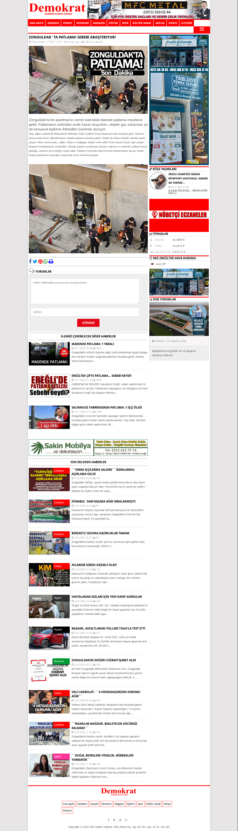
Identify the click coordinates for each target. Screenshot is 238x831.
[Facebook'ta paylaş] (30, 261)
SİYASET (67, 23)
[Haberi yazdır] (51, 261)
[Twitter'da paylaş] (35, 261)
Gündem (82, 803)
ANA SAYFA (36, 23)
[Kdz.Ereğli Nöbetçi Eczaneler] (179, 228)
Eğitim (131, 803)
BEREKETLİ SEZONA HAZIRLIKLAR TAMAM (100, 533)
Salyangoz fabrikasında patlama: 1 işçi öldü (107, 407)
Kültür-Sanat (153, 803)
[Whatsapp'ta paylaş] (45, 261)
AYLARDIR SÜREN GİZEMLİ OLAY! (94, 565)
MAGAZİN (99, 23)
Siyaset (94, 803)
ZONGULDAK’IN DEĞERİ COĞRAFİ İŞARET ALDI (104, 660)
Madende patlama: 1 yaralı (93, 344)
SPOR (125, 23)
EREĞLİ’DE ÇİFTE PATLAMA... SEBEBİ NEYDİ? (101, 376)
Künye (167, 803)
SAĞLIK (160, 23)
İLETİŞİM (186, 23)
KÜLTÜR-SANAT (142, 23)
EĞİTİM (113, 23)
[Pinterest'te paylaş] (40, 261)
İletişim (67, 810)
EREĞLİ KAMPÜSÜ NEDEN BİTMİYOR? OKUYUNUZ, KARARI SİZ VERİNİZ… (188, 178)
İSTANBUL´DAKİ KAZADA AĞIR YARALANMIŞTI (104, 501)
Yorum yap (73, 41)
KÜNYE (173, 23)
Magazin (119, 803)
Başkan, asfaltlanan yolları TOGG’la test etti (108, 628)
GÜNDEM (53, 23)
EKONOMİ (82, 23)
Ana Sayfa (68, 803)
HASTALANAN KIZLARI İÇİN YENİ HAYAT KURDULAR (107, 597)
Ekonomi (107, 803)
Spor (140, 803)
